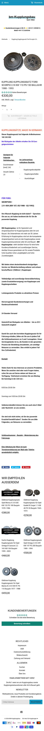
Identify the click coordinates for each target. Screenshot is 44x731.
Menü (6, 3)
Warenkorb (38, 3)
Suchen (22, 667)
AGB (22, 649)
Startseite (4, 39)
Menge (4, 106)
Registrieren (36, 702)
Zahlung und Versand (22, 658)
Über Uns (22, 674)
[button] (7, 92)
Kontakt (22, 670)
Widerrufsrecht (22, 655)
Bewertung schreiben (22, 624)
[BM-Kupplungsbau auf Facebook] (21, 712)
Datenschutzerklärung (22, 652)
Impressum (22, 646)
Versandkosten (20, 100)
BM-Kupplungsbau (14, 718)
